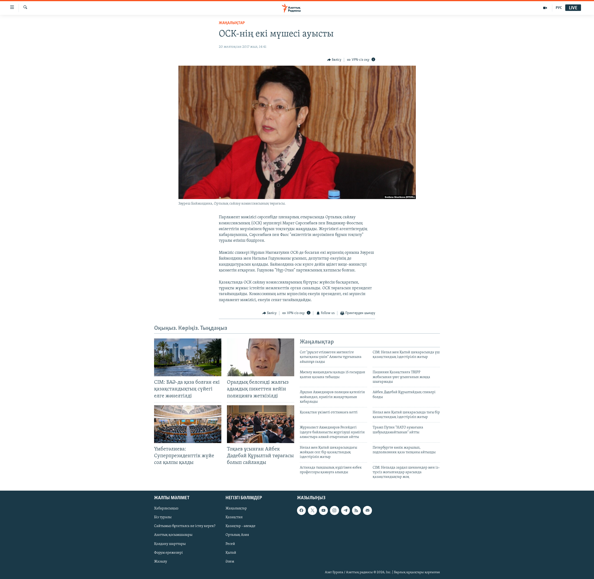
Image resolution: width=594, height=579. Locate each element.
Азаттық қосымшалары (173, 535)
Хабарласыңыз (166, 508)
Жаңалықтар (236, 508)
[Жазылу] (367, 510)
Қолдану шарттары (170, 544)
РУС (559, 8)
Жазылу (160, 561)
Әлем (230, 561)
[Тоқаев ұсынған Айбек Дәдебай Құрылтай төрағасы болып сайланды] (260, 424)
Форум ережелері (168, 552)
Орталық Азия (237, 535)
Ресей (230, 544)
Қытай (231, 552)
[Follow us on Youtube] (323, 510)
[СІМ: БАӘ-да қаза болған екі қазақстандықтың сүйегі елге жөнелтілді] (187, 357)
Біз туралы (162, 517)
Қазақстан (234, 517)
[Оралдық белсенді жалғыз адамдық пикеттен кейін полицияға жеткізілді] (260, 357)
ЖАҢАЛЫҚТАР (232, 23)
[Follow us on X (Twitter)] (312, 510)
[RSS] (356, 510)
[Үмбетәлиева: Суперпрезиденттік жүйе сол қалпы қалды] (187, 424)
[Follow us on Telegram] (345, 510)
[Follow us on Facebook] (301, 510)
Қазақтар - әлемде (240, 526)
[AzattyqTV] (545, 7)
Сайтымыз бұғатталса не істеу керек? (184, 526)
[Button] (334, 60)
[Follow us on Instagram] (334, 510)
